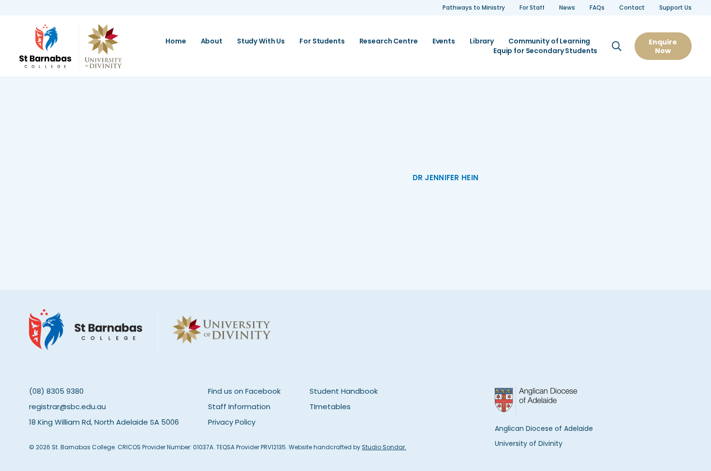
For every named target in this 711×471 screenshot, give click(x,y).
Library (482, 41)
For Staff (532, 7)
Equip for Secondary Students (545, 51)
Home (175, 41)
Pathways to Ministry (474, 7)
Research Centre (388, 41)
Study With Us (261, 41)
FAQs (597, 7)
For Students (321, 41)
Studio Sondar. (384, 447)
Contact (632, 7)
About (211, 41)
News (567, 7)
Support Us (675, 7)
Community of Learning (549, 41)
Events (443, 41)
